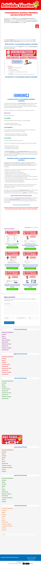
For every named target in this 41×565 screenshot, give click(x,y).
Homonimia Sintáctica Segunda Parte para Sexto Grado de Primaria (30, 286)
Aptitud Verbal (5, 342)
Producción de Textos (6, 343)
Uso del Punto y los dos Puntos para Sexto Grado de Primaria (12, 265)
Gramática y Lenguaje (6, 347)
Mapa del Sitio (31, 560)
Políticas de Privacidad (31, 557)
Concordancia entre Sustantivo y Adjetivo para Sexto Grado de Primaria (12, 286)
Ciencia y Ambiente (6, 340)
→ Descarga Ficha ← (12, 247)
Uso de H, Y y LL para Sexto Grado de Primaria (12, 244)
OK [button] (23, 563)
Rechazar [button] (27, 563)
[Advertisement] (21, 32)
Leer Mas (31, 563)
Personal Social (5, 349)
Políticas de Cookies (31, 558)
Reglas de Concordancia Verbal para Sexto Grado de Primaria (30, 265)
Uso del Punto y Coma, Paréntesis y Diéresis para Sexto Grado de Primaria (30, 245)
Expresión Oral (5, 345)
